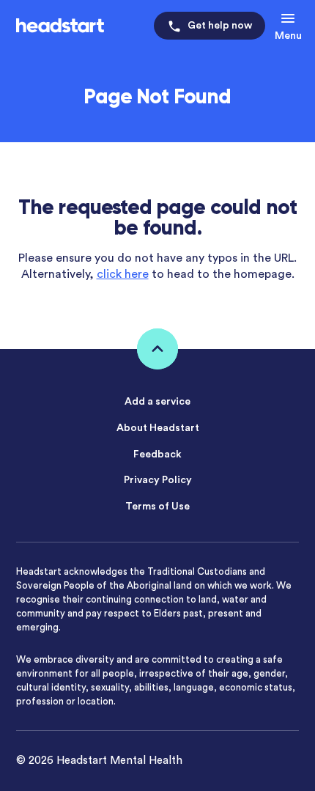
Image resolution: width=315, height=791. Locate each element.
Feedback (157, 454)
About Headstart (157, 428)
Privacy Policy (158, 480)
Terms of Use (157, 506)
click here (123, 274)
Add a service (157, 402)
